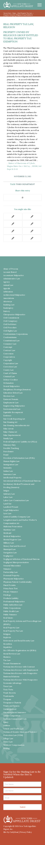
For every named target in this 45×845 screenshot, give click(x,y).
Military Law (8, 543)
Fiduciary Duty (9, 445)
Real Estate (8, 618)
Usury (5, 722)
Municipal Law (9, 549)
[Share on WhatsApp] (22, 197)
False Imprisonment (12, 435)
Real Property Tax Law (18, 24)
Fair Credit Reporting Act (14, 419)
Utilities (6, 725)
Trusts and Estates (11, 706)
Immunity (7, 468)
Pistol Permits (9, 585)
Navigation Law (10, 552)
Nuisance (7, 569)
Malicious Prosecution (12, 526)
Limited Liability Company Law (16, 517)
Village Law (8, 738)
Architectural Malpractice (14, 295)
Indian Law (8, 471)
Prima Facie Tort (10, 588)
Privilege (7, 595)
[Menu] (38, 5)
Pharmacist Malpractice (13, 579)
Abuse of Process (10, 269)
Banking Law (9, 305)
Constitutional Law (11, 340)
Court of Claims (10, 373)
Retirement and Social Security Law (18, 641)
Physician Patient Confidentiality (17, 582)
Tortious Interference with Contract (19, 667)
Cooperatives (9, 357)
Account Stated (9, 272)
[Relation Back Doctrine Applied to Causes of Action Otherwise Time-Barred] (32, 223)
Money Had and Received (14, 546)
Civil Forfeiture (9, 324)
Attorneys (7, 301)
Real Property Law (11, 627)
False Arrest (8, 429)
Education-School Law (13, 393)
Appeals (6, 288)
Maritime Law (9, 530)
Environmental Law (12, 409)
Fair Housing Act (10, 422)
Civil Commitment (11, 318)
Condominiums (9, 337)
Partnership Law (10, 572)
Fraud (5, 455)
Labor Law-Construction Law (16, 500)
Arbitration (8, 292)
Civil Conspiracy (10, 321)
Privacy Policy (26, 832)
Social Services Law (11, 654)
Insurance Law (9, 474)
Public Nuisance (10, 614)
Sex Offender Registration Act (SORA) (19, 650)
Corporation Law (10, 363)
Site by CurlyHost (10, 832)
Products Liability (10, 598)
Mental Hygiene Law (12, 539)
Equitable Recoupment (13, 412)
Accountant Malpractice (13, 275)
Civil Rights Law (10, 331)
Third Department (25, 184)
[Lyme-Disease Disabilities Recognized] (32, 231)
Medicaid (7, 533)
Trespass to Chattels (12, 702)
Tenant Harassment (12, 663)
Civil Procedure (10, 327)
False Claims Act (10, 432)
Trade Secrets (9, 693)
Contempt (7, 347)
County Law (8, 370)
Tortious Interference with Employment (20, 670)
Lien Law (7, 513)
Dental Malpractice (11, 386)
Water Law (8, 742)
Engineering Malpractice (14, 406)
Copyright (7, 360)
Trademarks (8, 696)
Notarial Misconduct (12, 566)
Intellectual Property (12, 477)
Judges (6, 490)
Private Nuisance (10, 592)
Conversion (8, 353)
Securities (7, 644)
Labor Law (8, 497)
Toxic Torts (8, 689)
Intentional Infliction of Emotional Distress (22, 481)
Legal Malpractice (11, 510)
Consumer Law (9, 344)
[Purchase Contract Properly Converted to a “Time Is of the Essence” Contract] (12, 216)
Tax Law (7, 660)
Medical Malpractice (12, 536)
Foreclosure (8, 451)
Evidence (7, 415)
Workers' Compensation (13, 745)
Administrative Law (11, 278)
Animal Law (8, 285)
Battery (6, 311)
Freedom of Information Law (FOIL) (19, 458)
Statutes (6, 657)
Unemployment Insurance (14, 712)
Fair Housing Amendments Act (16, 425)
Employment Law (11, 402)
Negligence (8, 556)
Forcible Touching (11, 448)
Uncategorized (9, 709)
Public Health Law (11, 611)
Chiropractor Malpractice (14, 314)
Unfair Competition (11, 716)
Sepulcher (7, 647)
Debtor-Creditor (10, 380)
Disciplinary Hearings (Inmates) (17, 389)
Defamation (8, 383)
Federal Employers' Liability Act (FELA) (20, 442)
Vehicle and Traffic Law (13, 729)
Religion (9, 27)
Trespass (7, 699)
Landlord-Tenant (10, 507)
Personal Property (11, 575)
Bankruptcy (8, 308)
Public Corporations (12, 608)
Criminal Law (9, 376)
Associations (8, 298)
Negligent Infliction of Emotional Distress (21, 559)
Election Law (9, 396)
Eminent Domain (10, 399)
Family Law (8, 438)
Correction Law (10, 367)
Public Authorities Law (12, 605)
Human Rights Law (11, 461)
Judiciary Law (9, 494)
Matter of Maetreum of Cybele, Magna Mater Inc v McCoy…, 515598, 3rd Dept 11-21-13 (24, 166)
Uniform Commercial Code (15, 719)
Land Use (7, 504)
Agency (6, 282)
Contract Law (9, 350)
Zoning (6, 748)
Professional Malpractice (14, 601)
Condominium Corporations (15, 334)
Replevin (7, 637)
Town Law (7, 686)
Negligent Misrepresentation (16, 562)
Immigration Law (10, 464)
